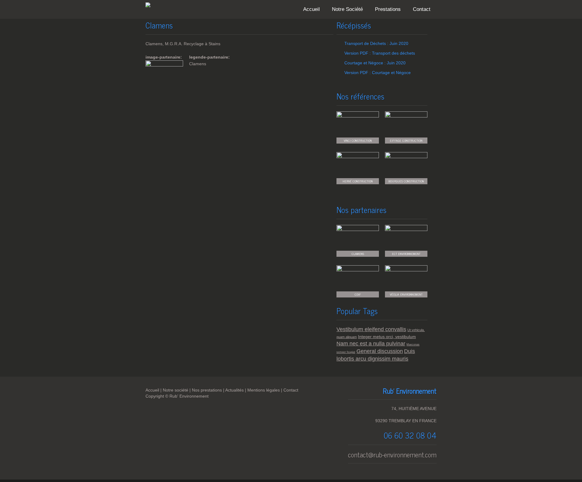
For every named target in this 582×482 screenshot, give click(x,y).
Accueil (311, 9)
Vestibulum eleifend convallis (371, 329)
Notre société (175, 390)
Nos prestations (207, 390)
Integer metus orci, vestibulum (387, 336)
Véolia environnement (406, 294)
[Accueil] (148, 5)
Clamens (358, 253)
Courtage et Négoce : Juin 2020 (375, 62)
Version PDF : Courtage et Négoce (377, 72)
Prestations (388, 9)
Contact (421, 9)
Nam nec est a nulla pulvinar (370, 344)
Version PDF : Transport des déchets (379, 53)
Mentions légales (263, 390)
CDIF (358, 294)
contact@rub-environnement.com (392, 454)
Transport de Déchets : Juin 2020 (376, 43)
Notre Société (347, 9)
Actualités (234, 390)
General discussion (379, 351)
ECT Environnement (406, 253)
